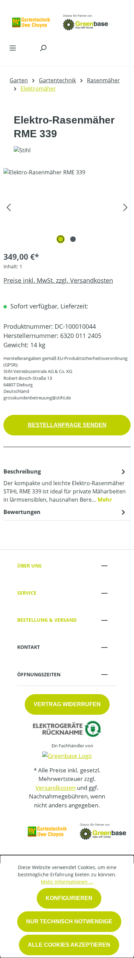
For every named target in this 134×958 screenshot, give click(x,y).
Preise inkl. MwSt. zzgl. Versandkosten (58, 280)
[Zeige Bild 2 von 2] (73, 239)
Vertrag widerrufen (67, 704)
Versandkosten (55, 788)
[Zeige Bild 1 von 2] (61, 239)
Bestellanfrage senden (67, 425)
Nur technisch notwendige (69, 921)
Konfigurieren (69, 898)
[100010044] (67, 206)
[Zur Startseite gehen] (60, 20)
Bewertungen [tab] (22, 512)
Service (26, 592)
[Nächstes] (125, 207)
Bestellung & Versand (47, 620)
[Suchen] (43, 47)
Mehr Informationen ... (67, 881)
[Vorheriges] (8, 207)
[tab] (65, 485)
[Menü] (12, 47)
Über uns (29, 565)
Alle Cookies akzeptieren (69, 945)
